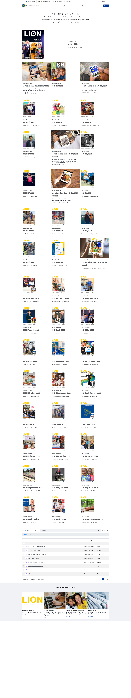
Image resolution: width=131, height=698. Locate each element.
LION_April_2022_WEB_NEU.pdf (35, 566)
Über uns (57, 5)
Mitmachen (74, 5)
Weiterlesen (25, 615)
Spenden (106, 5)
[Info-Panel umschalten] (107, 530)
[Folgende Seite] (107, 579)
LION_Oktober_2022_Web (34, 550)
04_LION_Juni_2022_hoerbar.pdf (35, 562)
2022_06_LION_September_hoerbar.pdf (37, 554)
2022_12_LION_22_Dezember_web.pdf (37, 546)
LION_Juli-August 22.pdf (33, 558)
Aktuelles (84, 5)
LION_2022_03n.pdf (32, 570)
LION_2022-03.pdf (32, 574)
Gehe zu (46, 618)
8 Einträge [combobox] (25, 579)
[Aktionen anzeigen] (107, 547)
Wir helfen (66, 5)
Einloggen (102, 1)
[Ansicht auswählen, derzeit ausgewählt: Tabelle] (103, 531)
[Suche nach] (99, 530)
